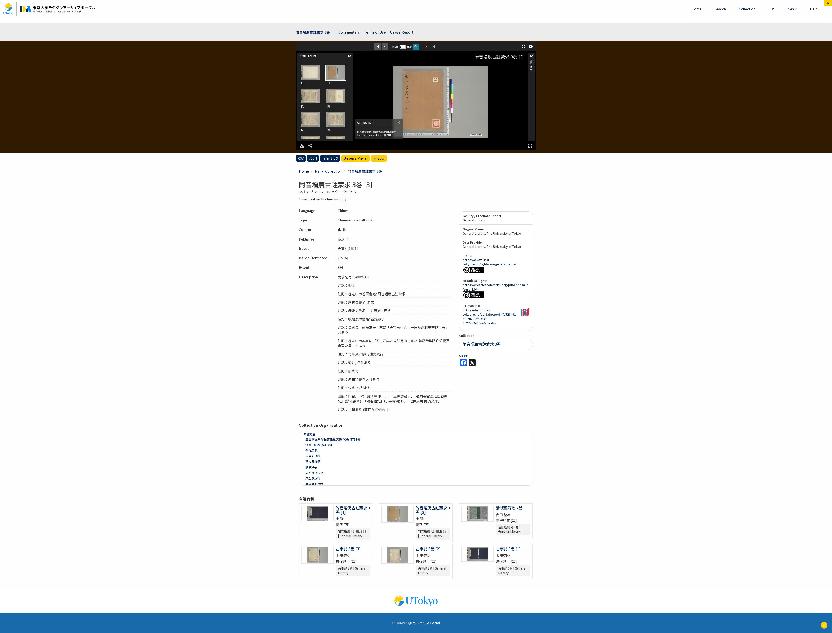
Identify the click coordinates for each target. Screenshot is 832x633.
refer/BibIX (330, 158)
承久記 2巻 (313, 478)
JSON (313, 158)
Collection (747, 8)
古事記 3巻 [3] (348, 548)
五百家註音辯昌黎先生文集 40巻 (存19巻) (333, 439)
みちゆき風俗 (315, 473)
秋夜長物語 (313, 461)
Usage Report (401, 32)
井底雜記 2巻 (314, 484)
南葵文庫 (309, 434)
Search (720, 8)
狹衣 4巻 (311, 467)
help (814, 8)
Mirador (379, 158)
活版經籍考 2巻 (509, 507)
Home (697, 8)
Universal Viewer (356, 158)
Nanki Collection (328, 171)
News (792, 8)
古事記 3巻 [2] (428, 548)
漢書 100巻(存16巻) (319, 445)
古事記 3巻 (313, 456)
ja (828, 3)
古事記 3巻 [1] (508, 548)
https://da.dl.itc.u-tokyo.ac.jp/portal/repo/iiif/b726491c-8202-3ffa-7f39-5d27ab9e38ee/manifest (489, 316)
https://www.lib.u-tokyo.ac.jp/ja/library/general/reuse (489, 262)
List (771, 8)
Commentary (349, 32)
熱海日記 (312, 450)
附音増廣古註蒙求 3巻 (365, 171)
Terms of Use (375, 32)
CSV (301, 158)
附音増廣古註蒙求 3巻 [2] (433, 510)
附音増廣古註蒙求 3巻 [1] (353, 510)
